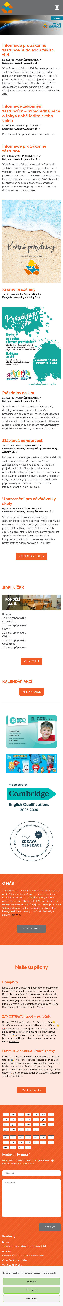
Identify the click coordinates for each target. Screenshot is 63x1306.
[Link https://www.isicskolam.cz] (31, 731)
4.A (20, 1124)
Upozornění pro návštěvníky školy (29, 501)
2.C (13, 1119)
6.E (28, 1137)
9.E (20, 1147)
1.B (13, 1114)
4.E (51, 1124)
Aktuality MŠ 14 (33, 448)
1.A (6, 1114)
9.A (5, 1147)
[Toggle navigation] (57, 7)
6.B (13, 1137)
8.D (35, 1142)
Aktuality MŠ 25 (49, 448)
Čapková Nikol (31, 60)
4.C (35, 1124)
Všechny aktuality (31, 556)
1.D (28, 1114)
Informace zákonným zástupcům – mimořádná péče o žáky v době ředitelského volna (31, 113)
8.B (28, 1142)
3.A (35, 1119)
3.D (5, 1124)
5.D (20, 1130)
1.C (21, 1114)
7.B (51, 1137)
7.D (6, 1142)
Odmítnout (31, 1290)
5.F (36, 1130)
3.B (43, 1119)
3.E (13, 1124)
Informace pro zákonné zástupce (24, 148)
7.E (13, 1142)
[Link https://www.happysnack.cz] (31, 763)
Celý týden (31, 661)
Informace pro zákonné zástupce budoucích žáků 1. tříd (28, 50)
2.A (50, 1114)
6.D (20, 1137)
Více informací (31, 928)
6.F (35, 1137)
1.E (36, 1114)
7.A (43, 1137)
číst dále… (30, 190)
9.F (28, 1147)
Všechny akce (31, 691)
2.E (28, 1119)
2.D (20, 1119)
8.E (43, 1142)
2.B (5, 1119)
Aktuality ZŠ (31, 63)
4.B (28, 1124)
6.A (5, 1137)
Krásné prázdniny (18, 289)
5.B (13, 1130)
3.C (50, 1119)
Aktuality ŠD (31, 511)
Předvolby (31, 1298)
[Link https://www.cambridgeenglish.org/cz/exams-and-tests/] (31, 797)
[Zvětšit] (31, 841)
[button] (4, 25)
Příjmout (31, 1281)
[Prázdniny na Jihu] (31, 346)
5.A (5, 1130)
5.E (28, 1130)
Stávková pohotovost (22, 440)
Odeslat (50, 1227)
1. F (43, 1114)
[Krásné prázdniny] (31, 241)
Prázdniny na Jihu (18, 392)
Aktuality (19, 63)
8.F (50, 1142)
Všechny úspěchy (31, 1090)
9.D (13, 1147)
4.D (43, 1124)
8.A (20, 1142)
